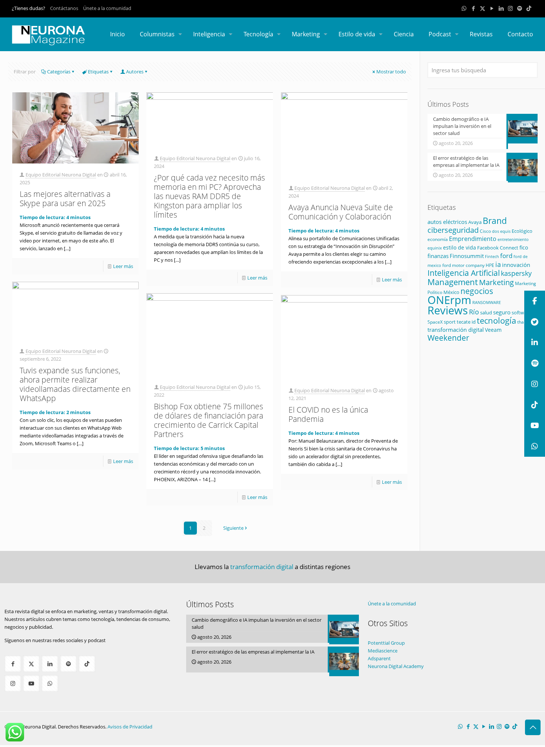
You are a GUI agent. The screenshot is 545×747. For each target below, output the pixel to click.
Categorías (58, 71)
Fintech (492, 256)
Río (474, 311)
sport (450, 321)
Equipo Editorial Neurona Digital (61, 174)
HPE (490, 265)
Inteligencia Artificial (463, 273)
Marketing (496, 282)
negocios (476, 291)
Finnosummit (467, 256)
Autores (134, 71)
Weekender (448, 338)
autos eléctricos (447, 221)
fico (523, 247)
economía (437, 239)
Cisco (485, 231)
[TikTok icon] (529, 8)
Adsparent (379, 658)
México (451, 292)
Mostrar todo (391, 71)
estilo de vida (459, 247)
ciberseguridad (453, 230)
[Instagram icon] (510, 8)
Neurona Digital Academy (396, 666)
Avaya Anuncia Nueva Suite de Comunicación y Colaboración (340, 212)
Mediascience (382, 650)
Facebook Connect (497, 247)
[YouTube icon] (492, 8)
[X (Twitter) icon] (482, 8)
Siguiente (233, 528)
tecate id (466, 321)
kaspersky (516, 273)
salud (486, 313)
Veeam (493, 329)
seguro (502, 312)
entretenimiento (513, 239)
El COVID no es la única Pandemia (328, 414)
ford (506, 255)
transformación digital (455, 330)
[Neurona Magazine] (48, 34)
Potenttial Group (386, 642)
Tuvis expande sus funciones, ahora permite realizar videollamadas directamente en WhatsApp (75, 384)
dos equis (501, 231)
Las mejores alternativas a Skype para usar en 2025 (65, 198)
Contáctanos (64, 8)
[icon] (519, 8)
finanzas (438, 256)
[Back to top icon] (533, 727)
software (521, 312)
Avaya (475, 222)
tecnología (496, 320)
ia (498, 264)
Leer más (123, 266)
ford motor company (463, 265)
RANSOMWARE (486, 302)
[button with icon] (12, 663)
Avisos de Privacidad (130, 726)
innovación (516, 264)
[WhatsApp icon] (464, 8)
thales (523, 322)
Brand (495, 221)
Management (452, 282)
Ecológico (522, 231)
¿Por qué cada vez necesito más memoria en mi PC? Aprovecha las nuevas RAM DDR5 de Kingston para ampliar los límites (209, 196)
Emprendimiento (472, 239)
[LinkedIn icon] (501, 8)
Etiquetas (98, 71)
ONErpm (449, 299)
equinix (434, 248)
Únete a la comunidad (107, 8)
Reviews (447, 310)
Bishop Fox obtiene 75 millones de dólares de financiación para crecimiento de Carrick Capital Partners (208, 420)
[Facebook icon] (473, 8)
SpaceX (435, 322)
